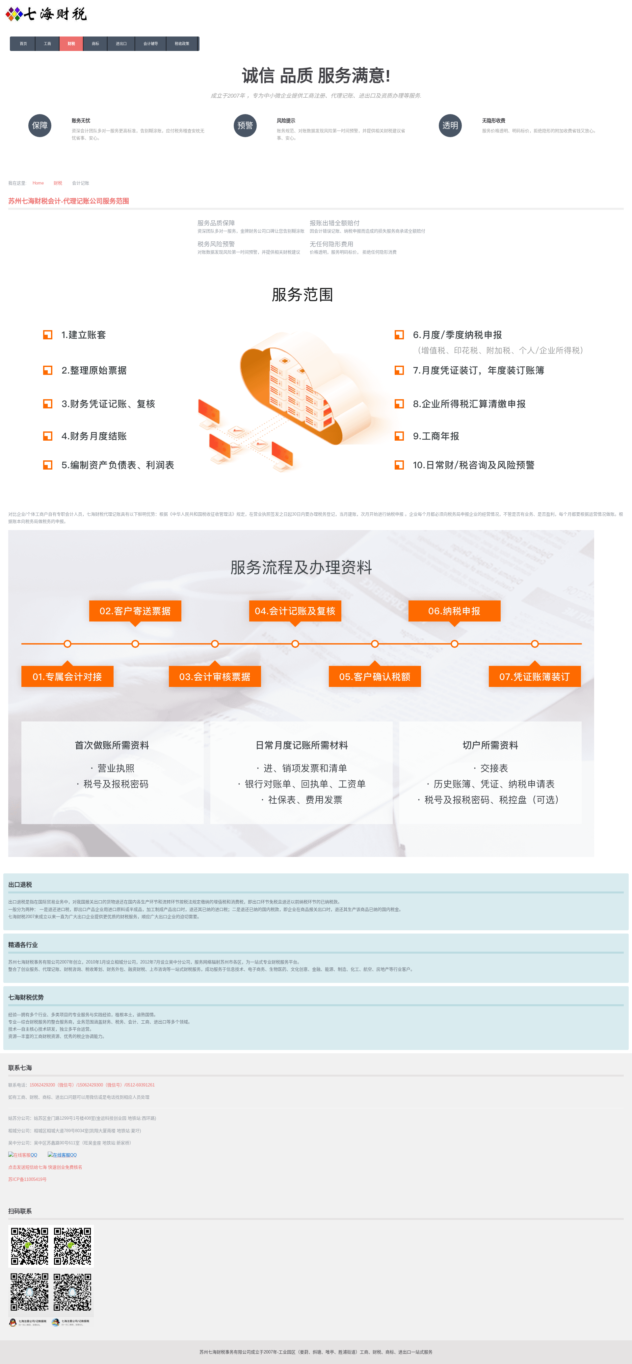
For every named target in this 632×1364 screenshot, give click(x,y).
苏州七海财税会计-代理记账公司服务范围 (68, 201)
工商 (47, 44)
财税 (71, 44)
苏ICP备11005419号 (27, 1179)
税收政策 (182, 44)
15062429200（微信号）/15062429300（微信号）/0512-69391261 (92, 1085)
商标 (95, 44)
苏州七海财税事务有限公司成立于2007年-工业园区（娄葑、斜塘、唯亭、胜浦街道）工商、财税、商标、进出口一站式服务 (316, 1352)
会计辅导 (151, 44)
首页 (23, 44)
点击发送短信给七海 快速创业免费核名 (45, 1167)
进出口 (121, 44)
